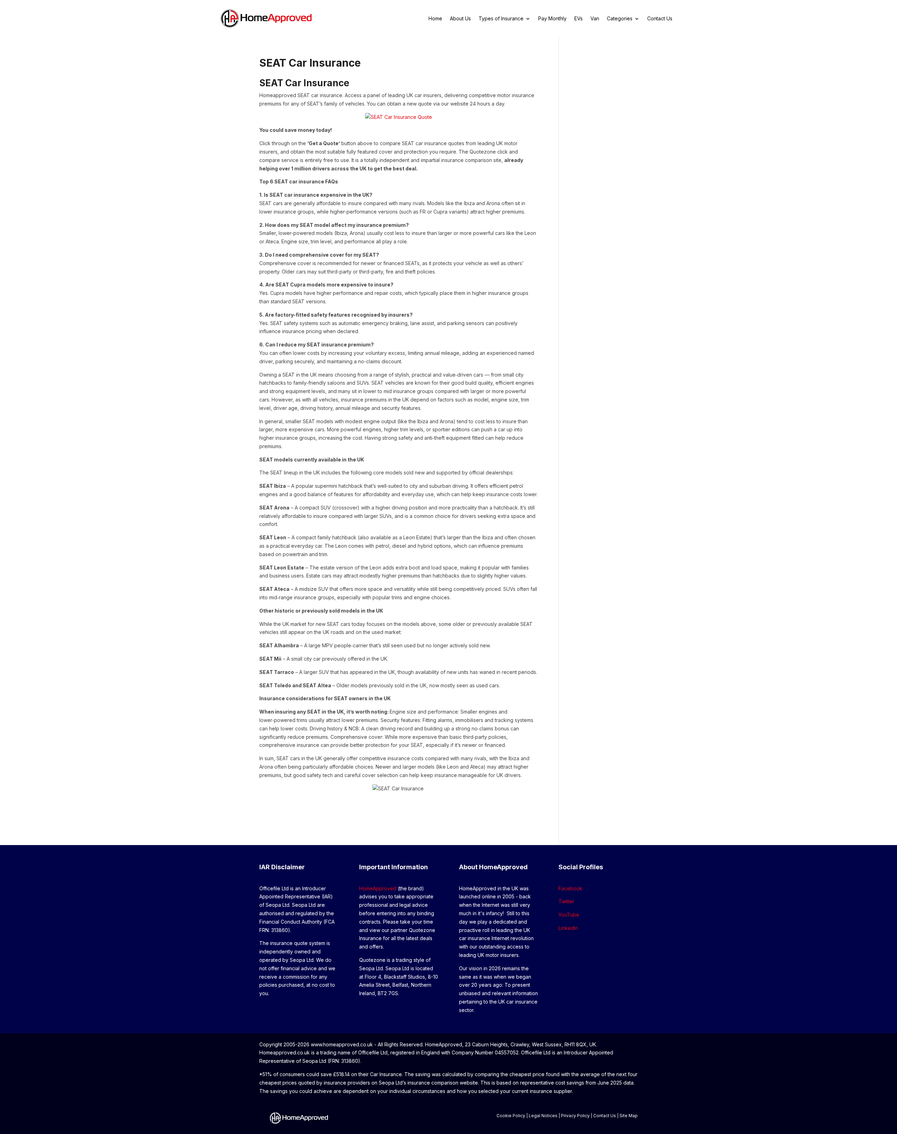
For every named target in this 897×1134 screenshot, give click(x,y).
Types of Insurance (501, 18)
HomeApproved (377, 888)
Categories (619, 18)
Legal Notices (543, 1115)
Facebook (570, 888)
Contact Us (659, 18)
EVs (578, 18)
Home (435, 18)
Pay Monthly (552, 18)
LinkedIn (568, 928)
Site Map (628, 1115)
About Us (460, 18)
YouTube (569, 915)
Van (594, 18)
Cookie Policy (511, 1115)
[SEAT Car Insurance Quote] (398, 117)
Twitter (566, 901)
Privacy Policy (575, 1115)
